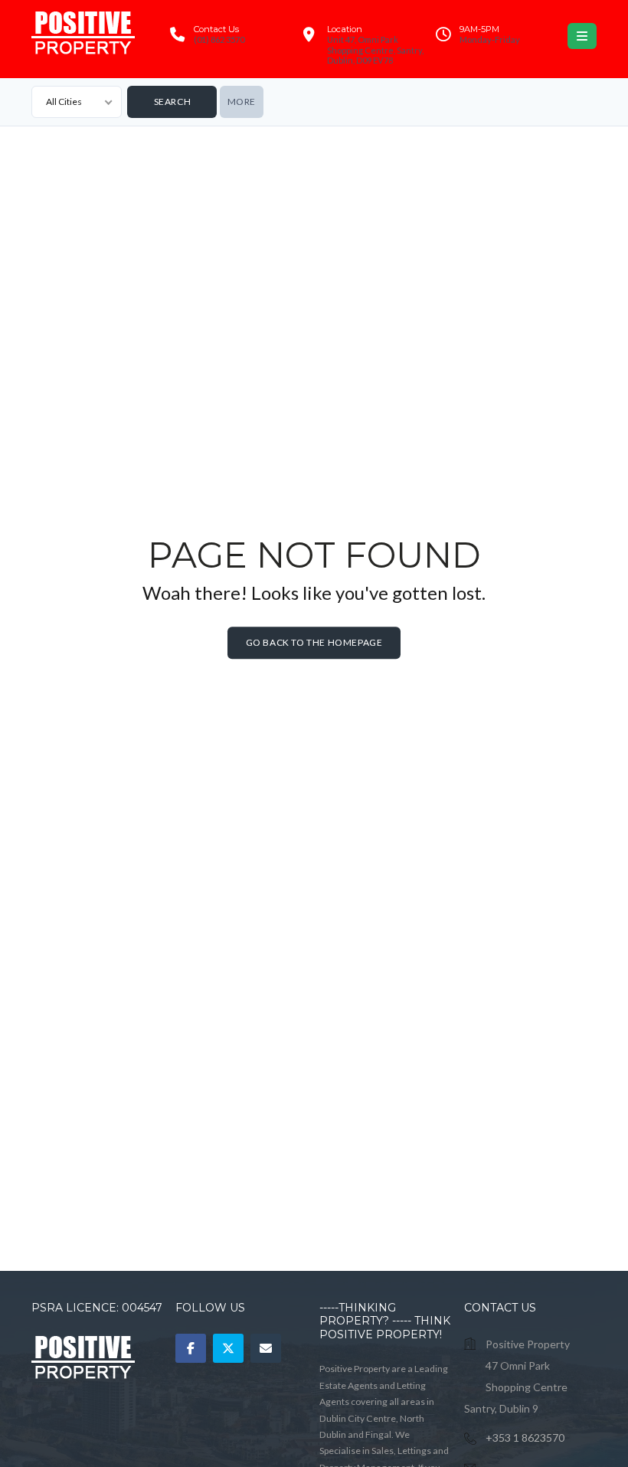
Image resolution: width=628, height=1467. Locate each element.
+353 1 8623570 (525, 1437)
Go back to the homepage (314, 642)
